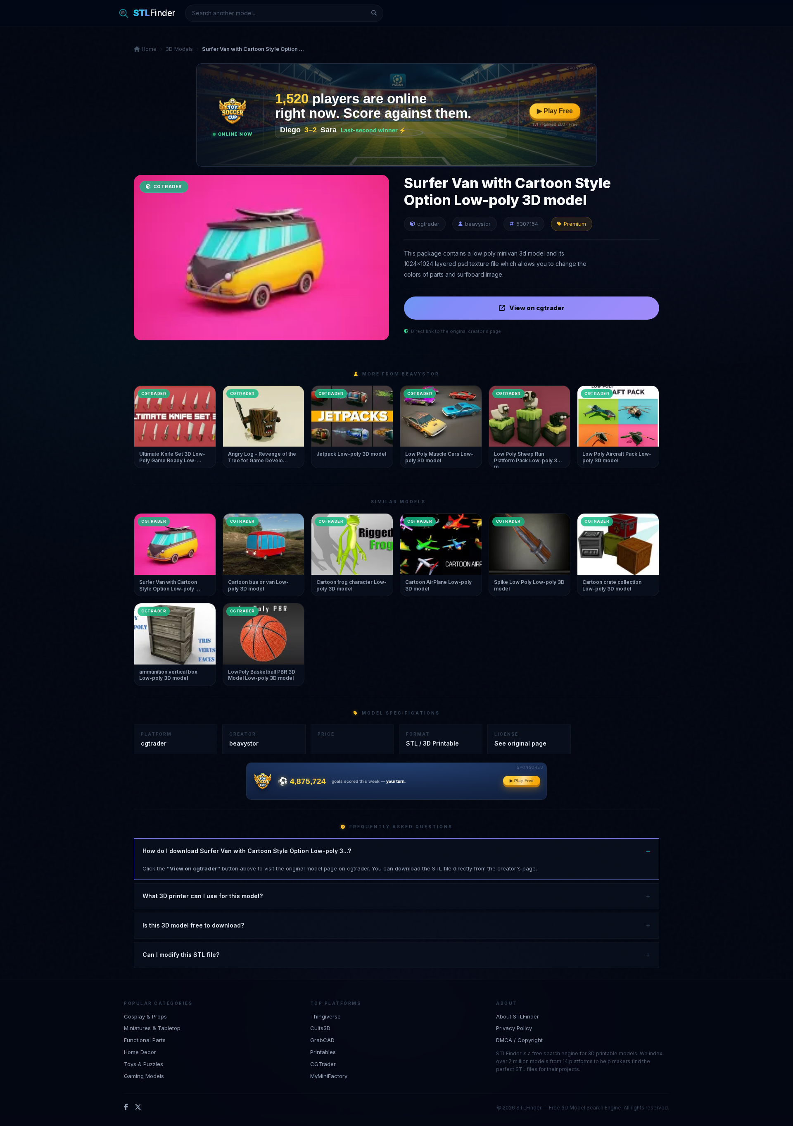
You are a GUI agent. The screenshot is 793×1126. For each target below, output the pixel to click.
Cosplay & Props (145, 1016)
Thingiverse (325, 1016)
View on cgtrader (537, 308)
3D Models (179, 48)
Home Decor (140, 1052)
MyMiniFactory (328, 1076)
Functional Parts (145, 1040)
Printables (323, 1052)
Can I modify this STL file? (180, 954)
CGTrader (323, 1064)
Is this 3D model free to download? (193, 925)
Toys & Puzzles (143, 1064)
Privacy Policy (514, 1028)
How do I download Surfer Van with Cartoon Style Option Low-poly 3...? (246, 850)
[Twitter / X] (138, 1107)
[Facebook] (126, 1107)
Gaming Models (144, 1076)
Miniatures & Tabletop (152, 1028)
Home (148, 48)
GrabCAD (322, 1040)
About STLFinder (517, 1016)
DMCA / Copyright (519, 1040)
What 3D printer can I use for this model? (202, 895)
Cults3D (320, 1028)
